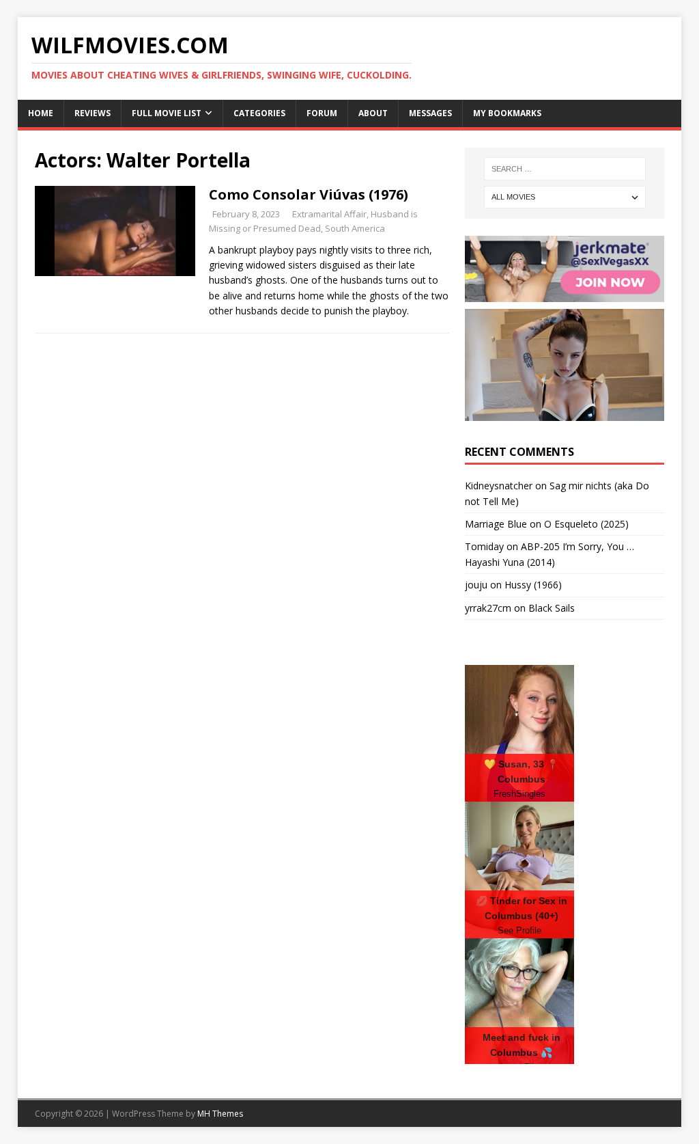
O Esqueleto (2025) (586, 523)
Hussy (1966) (533, 584)
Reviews (92, 113)
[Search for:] (565, 168)
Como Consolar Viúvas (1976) (308, 194)
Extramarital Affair (329, 214)
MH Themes (220, 1113)
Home (40, 113)
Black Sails (551, 607)
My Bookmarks (507, 113)
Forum (321, 113)
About (373, 113)
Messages (430, 113)
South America (355, 228)
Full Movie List (166, 113)
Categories (259, 113)
